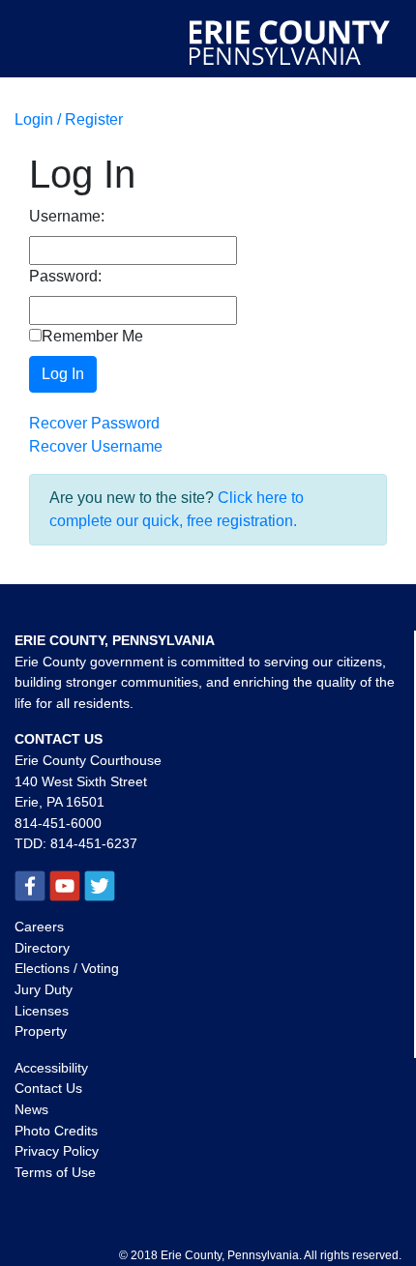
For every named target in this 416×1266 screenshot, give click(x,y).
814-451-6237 (93, 843)
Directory (42, 948)
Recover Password (94, 423)
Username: (66, 216)
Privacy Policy (57, 1151)
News (31, 1109)
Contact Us (48, 1088)
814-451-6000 (58, 823)
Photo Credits (56, 1130)
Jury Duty (44, 989)
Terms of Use (55, 1172)
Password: (65, 276)
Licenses (42, 1010)
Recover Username (96, 446)
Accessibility (51, 1067)
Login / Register (69, 119)
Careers (39, 926)
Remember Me (92, 336)
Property (41, 1031)
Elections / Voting (67, 968)
